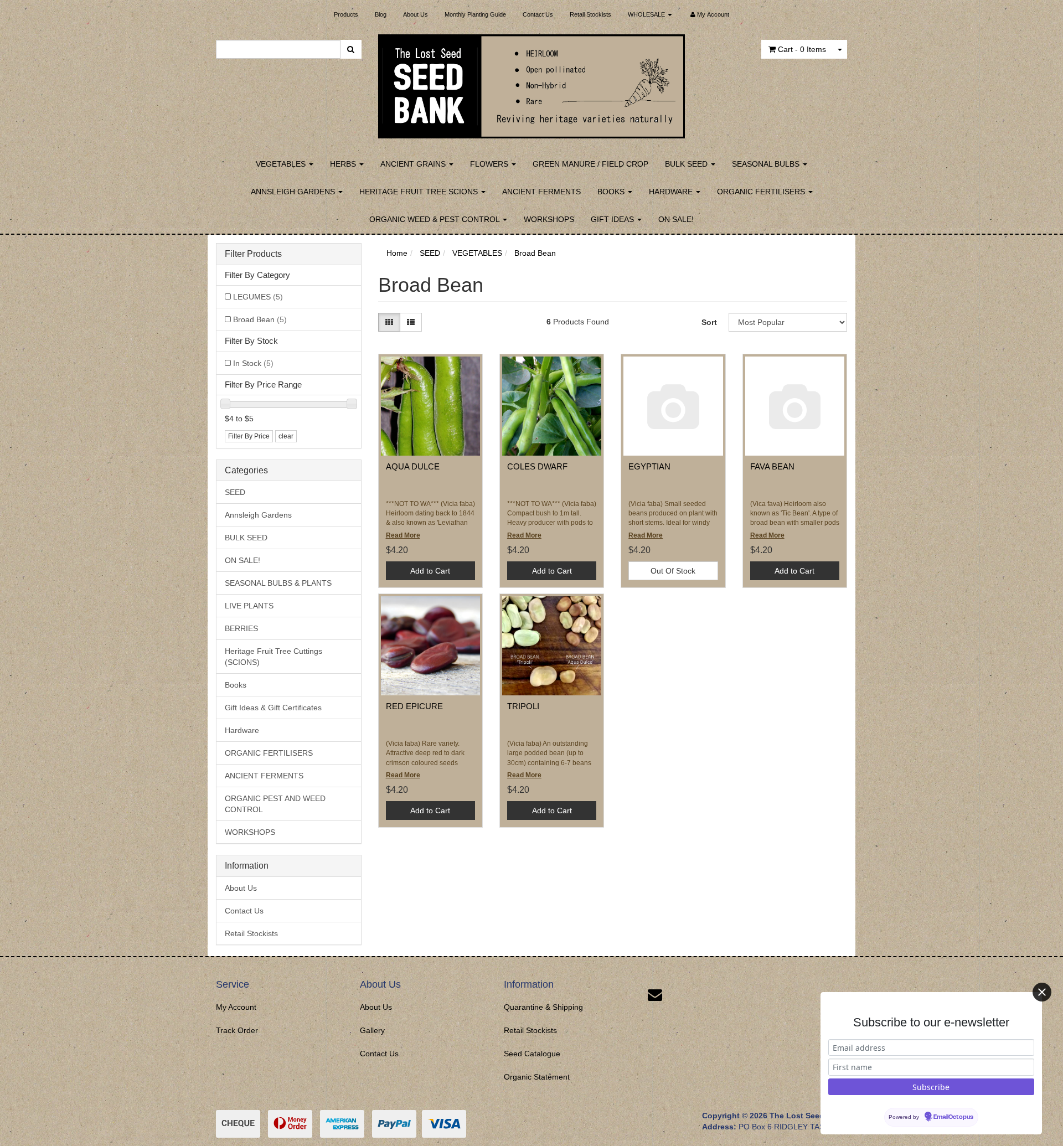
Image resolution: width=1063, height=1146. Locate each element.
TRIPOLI (523, 706)
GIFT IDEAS (613, 219)
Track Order (237, 1030)
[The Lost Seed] (531, 83)
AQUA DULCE (413, 466)
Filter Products (253, 254)
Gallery (372, 1030)
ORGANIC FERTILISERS (762, 191)
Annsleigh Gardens (258, 514)
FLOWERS (490, 163)
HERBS (344, 163)
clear (285, 436)
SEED (235, 492)
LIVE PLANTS (249, 605)
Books (235, 684)
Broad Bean (260, 319)
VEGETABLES (282, 163)
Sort (709, 322)
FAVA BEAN (772, 466)
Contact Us (538, 14)
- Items (802, 49)
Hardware (242, 730)
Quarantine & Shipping (543, 1007)
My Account (236, 1007)
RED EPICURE (414, 706)
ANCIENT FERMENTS (541, 191)
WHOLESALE (647, 14)
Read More (403, 535)
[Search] (351, 49)
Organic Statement (537, 1076)
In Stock (253, 363)
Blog (380, 14)
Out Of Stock (673, 570)
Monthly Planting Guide (475, 14)
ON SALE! (676, 219)
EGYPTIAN (649, 466)
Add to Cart (430, 570)
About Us (415, 14)
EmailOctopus (953, 1117)
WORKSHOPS (549, 219)
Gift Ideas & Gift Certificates (273, 707)
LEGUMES (258, 296)
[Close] (1042, 992)
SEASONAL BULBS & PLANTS (278, 583)
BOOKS (612, 191)
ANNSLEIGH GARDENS (294, 191)
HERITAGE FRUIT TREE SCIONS (419, 191)
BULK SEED (687, 163)
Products (346, 14)
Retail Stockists (590, 14)
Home (396, 253)
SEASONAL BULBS (767, 163)
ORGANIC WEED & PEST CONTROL (435, 219)
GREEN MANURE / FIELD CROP (590, 163)
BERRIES (241, 628)
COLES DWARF (537, 466)
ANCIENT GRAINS (414, 163)
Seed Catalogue (532, 1053)
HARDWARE (672, 191)
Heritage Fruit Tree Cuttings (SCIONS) (273, 657)
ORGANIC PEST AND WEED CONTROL (275, 804)
